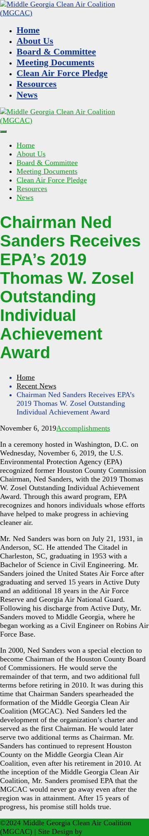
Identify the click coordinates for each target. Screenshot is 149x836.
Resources (37, 84)
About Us (35, 41)
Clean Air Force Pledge (62, 73)
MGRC (95, 831)
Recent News (36, 386)
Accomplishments (83, 428)
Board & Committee (56, 51)
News (27, 94)
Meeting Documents (55, 62)
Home (28, 30)
